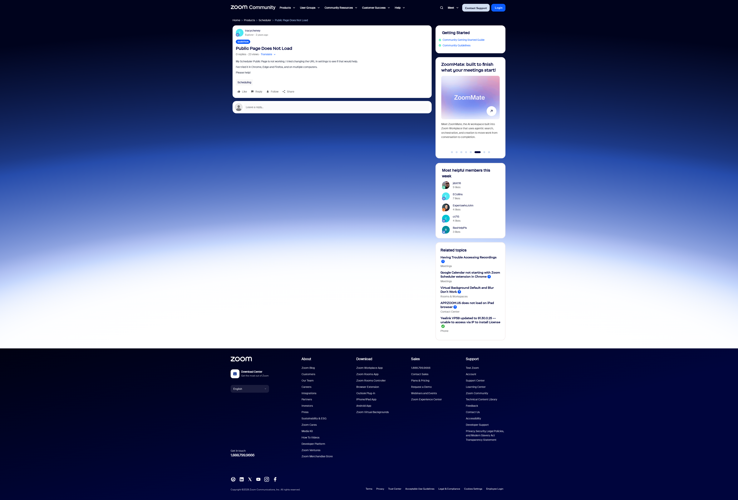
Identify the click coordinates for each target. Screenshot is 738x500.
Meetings (446, 266)
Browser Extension (367, 387)
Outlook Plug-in (365, 393)
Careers (306, 387)
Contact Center (450, 311)
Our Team (308, 380)
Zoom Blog (308, 368)
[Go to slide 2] (456, 152)
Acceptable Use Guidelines (419, 488)
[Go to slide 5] (471, 152)
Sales (415, 359)
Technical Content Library (481, 399)
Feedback (472, 405)
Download (364, 359)
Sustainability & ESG (314, 418)
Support (472, 359)
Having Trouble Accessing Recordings (468, 257)
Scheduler (265, 20)
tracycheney (252, 30)
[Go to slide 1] (452, 152)
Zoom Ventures (311, 450)
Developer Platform (313, 444)
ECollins (458, 194)
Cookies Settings (473, 488)
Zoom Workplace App (369, 368)
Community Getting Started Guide (464, 40)
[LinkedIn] (241, 479)
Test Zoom (472, 368)
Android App (363, 405)
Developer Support (477, 425)
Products (249, 20)
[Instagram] (266, 479)
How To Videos (310, 437)
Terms (369, 488)
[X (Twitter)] (249, 479)
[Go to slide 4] (466, 152)
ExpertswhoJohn (463, 205)
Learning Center (476, 387)
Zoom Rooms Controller (371, 380)
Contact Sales (419, 374)
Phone (444, 331)
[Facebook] (275, 479)
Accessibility (473, 418)
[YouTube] (258, 479)
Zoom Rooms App (367, 374)
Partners (307, 399)
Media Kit (307, 431)
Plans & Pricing (420, 380)
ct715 (456, 216)
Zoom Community (477, 393)
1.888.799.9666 (242, 455)
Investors (307, 405)
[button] (268, 54)
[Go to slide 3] (461, 152)
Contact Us (473, 412)
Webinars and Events (424, 393)
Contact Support (476, 8)
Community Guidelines (456, 45)
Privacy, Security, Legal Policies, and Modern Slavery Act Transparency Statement (485, 435)
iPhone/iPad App (366, 399)
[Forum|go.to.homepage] (253, 7)
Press (305, 412)
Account (471, 374)
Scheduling (244, 82)
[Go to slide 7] (482, 152)
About (306, 359)
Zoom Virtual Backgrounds (372, 412)
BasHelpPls (460, 228)
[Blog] (233, 479)
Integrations (309, 393)
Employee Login (494, 488)
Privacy (380, 488)
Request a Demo (421, 387)
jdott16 (457, 183)
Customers (308, 374)
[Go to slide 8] (489, 152)
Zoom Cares (309, 425)
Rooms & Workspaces (454, 296)
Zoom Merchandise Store (317, 456)
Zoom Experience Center (426, 399)
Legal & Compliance (449, 488)
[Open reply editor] (332, 107)
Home (236, 20)
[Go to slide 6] (475, 152)
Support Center (475, 380)
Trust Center (394, 488)
